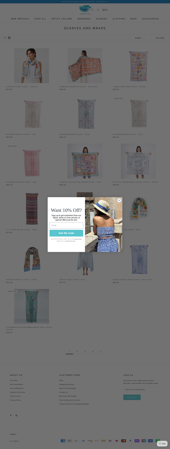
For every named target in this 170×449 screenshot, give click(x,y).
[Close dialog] (119, 200)
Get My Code (66, 233)
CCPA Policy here (70, 241)
